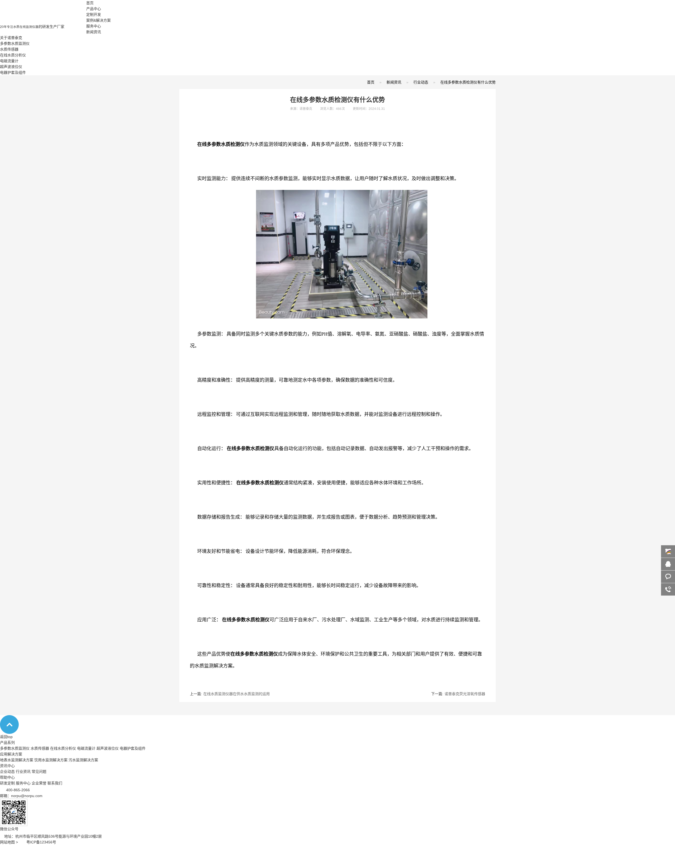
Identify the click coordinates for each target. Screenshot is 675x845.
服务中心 (93, 26)
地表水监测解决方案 (16, 760)
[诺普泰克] (43, 22)
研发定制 (7, 783)
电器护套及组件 (13, 72)
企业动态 (7, 771)
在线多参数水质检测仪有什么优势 (468, 82)
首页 (90, 3)
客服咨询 (668, 564)
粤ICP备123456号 (41, 842)
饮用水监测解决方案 (51, 760)
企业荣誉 (39, 783)
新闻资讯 (93, 32)
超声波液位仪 (11, 67)
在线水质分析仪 (13, 55)
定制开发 (93, 14)
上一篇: (230, 694)
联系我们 (54, 783)
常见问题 (39, 771)
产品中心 (93, 9)
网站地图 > (13, 842)
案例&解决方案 (98, 20)
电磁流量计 (9, 61)
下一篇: (458, 694)
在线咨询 (668, 551)
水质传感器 (9, 49)
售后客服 (668, 577)
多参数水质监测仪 (15, 43)
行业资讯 (23, 771)
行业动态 (420, 82)
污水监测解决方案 (83, 760)
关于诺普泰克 (11, 38)
